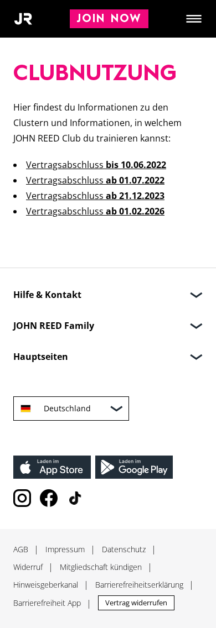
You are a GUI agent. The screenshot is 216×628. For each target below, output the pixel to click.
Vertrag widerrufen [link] (136, 603)
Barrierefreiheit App (47, 603)
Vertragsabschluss (96, 165)
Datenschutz (124, 549)
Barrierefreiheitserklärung (139, 584)
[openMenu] (194, 19)
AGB (20, 549)
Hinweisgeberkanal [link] (45, 584)
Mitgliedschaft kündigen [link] (101, 567)
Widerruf (28, 567)
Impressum (65, 549)
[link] (52, 467)
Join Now (109, 19)
